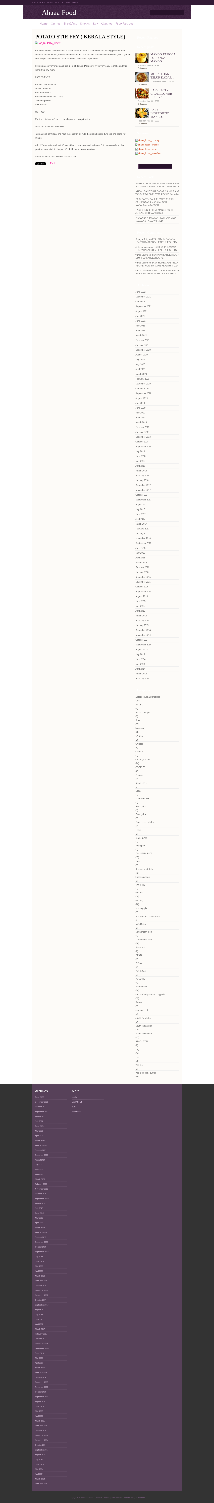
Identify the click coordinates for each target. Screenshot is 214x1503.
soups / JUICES (143, 1018)
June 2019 (140, 408)
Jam (137, 861)
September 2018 (143, 446)
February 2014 (142, 678)
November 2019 (143, 383)
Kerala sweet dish (144, 869)
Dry (95, 23)
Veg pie (139, 1065)
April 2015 (140, 611)
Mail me (75, 2)
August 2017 (141, 504)
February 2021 (142, 340)
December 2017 (143, 485)
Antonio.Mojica (142, 247)
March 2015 (141, 615)
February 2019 (142, 427)
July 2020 (140, 359)
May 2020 (140, 364)
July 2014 (140, 654)
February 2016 (142, 567)
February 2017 (142, 528)
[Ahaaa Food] (34, 23)
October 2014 (141, 640)
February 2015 (142, 620)
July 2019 (140, 403)
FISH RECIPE (142, 798)
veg (137, 1049)
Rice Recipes (124, 23)
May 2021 (140, 325)
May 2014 (140, 664)
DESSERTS (141, 783)
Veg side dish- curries (145, 1073)
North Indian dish (143, 932)
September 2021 (143, 306)
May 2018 (140, 461)
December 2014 (143, 630)
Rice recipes (141, 986)
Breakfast (70, 23)
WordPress (76, 1112)
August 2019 (141, 398)
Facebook (59, 2)
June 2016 (140, 548)
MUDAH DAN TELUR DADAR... (162, 75)
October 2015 (141, 586)
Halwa (138, 830)
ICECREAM (141, 838)
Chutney (106, 23)
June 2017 (140, 514)
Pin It (52, 163)
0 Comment (142, 68)
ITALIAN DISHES (143, 853)
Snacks (85, 23)
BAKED (139, 704)
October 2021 (141, 301)
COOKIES (140, 767)
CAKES (139, 736)
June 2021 (140, 321)
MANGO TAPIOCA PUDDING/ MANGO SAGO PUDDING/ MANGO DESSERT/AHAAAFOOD (158, 185)
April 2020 (140, 369)
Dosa (137, 791)
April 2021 (140, 330)
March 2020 (141, 374)
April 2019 (140, 417)
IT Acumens (140, 1498)
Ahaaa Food (59, 12)
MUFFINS (140, 885)
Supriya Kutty (142, 239)
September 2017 (143, 499)
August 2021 (141, 311)
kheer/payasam (142, 877)
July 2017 (140, 509)
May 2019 (140, 412)
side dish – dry (142, 1010)
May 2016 (140, 553)
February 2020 (142, 379)
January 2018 (141, 480)
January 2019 (141, 432)
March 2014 (141, 673)
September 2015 (143, 591)
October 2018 (141, 441)
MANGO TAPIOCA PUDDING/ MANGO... (162, 58)
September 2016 (143, 543)
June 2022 (140, 292)
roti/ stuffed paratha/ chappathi (150, 994)
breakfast (139, 728)
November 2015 (143, 582)
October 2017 (141, 495)
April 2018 (140, 466)
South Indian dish (143, 1026)
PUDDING (140, 979)
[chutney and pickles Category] (147, 140)
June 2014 (140, 659)
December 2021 (143, 296)
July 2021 (140, 316)
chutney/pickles (143, 759)
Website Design (102, 1498)
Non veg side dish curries (147, 916)
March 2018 (141, 470)
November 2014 (143, 635)
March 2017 (141, 524)
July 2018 (140, 451)
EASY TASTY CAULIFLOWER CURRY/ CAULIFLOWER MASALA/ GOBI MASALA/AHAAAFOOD (154, 202)
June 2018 (140, 456)
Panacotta (140, 947)
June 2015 (140, 601)
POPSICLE (140, 971)
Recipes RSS (47, 2)
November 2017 (143, 490)
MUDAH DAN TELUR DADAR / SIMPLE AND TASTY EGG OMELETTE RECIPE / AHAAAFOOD (160, 193)
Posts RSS (36, 2)
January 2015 (141, 625)
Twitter (67, 2)
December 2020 (143, 350)
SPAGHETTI (141, 1041)
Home (43, 23)
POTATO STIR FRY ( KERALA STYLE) (80, 36)
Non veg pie (141, 908)
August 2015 (141, 596)
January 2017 (141, 533)
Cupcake (139, 775)
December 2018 (143, 437)
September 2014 (143, 644)
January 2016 (141, 572)
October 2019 (141, 388)
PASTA (138, 955)
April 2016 (140, 557)
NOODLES (140, 924)
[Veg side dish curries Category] (146, 149)
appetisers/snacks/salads (147, 697)
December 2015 (143, 577)
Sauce (138, 1002)
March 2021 (141, 335)
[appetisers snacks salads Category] (147, 145)
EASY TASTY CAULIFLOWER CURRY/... (161, 93)
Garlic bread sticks (144, 822)
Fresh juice (140, 806)
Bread (138, 720)
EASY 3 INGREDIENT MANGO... (159, 113)
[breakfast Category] (148, 153)
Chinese (139, 744)
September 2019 (143, 393)
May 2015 (140, 606)
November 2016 (143, 538)
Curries (55, 23)
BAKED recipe (142, 712)
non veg (139, 892)
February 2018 (142, 475)
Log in (74, 1097)
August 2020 (141, 354)
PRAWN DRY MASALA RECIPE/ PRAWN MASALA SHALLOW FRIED (155, 219)
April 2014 (140, 669)
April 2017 (140, 519)
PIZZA (138, 963)
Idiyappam (140, 845)
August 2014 (141, 649)
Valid (77, 1102)
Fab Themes (117, 1498)
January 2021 (141, 345)
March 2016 (141, 562)
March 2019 (141, 422)
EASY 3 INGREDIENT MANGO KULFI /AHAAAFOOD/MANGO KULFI (154, 211)
